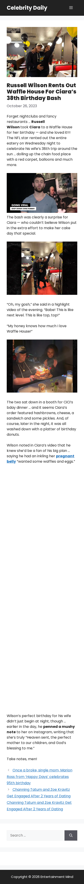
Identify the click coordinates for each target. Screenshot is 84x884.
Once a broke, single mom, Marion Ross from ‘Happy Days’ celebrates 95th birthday (39, 777)
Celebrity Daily (27, 7)
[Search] (71, 835)
